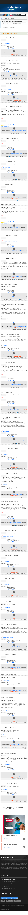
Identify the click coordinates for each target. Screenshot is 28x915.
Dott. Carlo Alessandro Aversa (11, 106)
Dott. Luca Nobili (7, 601)
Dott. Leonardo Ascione (9, 60)
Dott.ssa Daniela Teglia (9, 258)
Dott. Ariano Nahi (7, 184)
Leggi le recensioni (5, 126)
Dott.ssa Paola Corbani (9, 473)
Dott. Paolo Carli (7, 392)
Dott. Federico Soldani (9, 783)
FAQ (19, 900)
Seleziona (6, 838)
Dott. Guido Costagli (8, 753)
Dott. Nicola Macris (8, 161)
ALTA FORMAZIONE (4, 898)
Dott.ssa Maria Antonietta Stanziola (10, 418)
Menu (14, 2)
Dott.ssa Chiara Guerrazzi (10, 83)
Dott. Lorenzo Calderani (9, 448)
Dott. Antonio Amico (8, 530)
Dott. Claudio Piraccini (9, 284)
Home (2, 18)
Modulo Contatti (14, 54)
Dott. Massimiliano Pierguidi (11, 334)
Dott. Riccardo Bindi (8, 205)
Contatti (3, 900)
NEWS (11, 898)
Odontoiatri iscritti (10, 879)
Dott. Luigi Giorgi (7, 698)
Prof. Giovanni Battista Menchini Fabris (12, 305)
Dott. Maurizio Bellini (8, 727)
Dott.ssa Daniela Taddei (9, 138)
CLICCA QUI (12, 48)
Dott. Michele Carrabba (9, 654)
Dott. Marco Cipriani (8, 578)
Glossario (16, 898)
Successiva (20, 807)
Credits (7, 909)
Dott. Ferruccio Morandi (9, 502)
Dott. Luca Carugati (8, 37)
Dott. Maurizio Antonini (9, 555)
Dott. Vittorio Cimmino (9, 625)
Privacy (15, 900)
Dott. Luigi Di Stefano (8, 675)
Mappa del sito (9, 900)
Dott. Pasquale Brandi (9, 235)
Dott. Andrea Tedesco (8, 362)
